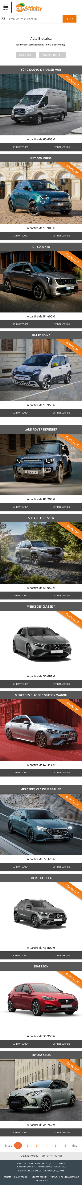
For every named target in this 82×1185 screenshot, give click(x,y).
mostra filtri (52, 55)
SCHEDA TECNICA (20, 147)
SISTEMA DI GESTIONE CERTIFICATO (41, 1170)
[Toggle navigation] (6, 7)
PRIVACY (54, 1177)
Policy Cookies (21, 1177)
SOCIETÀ (7, 1177)
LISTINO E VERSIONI (61, 147)
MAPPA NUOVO (42, 1180)
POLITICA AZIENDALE (70, 1177)
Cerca (69, 18)
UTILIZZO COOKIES (39, 1177)
